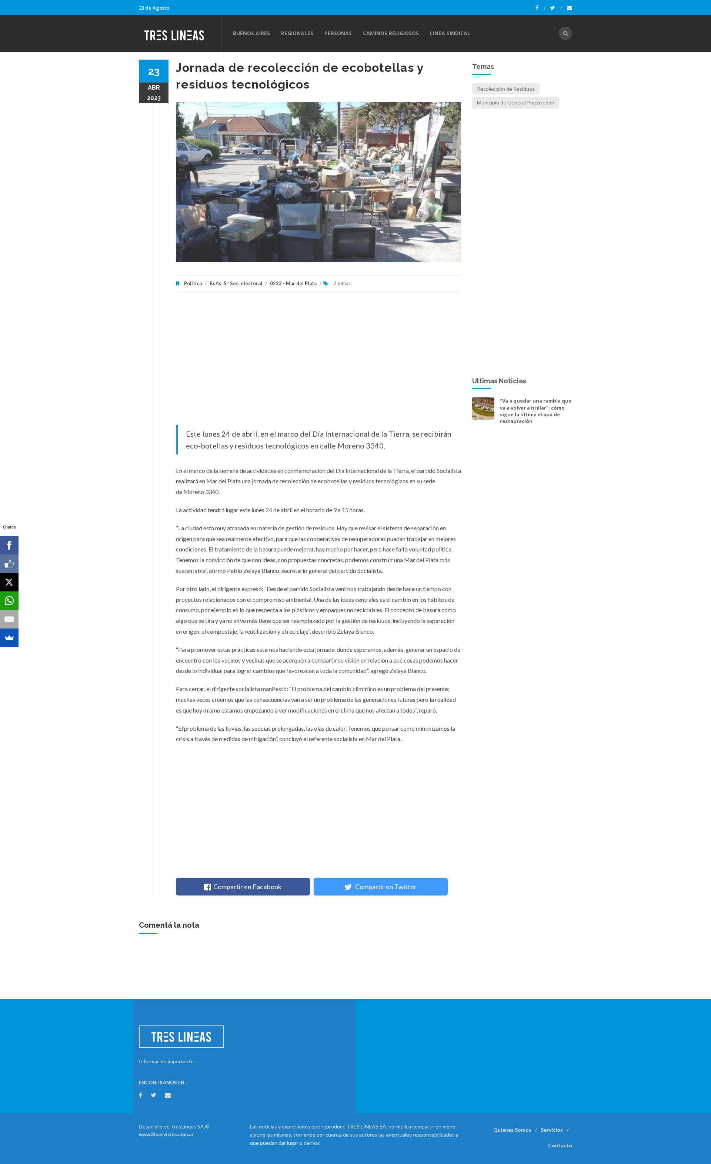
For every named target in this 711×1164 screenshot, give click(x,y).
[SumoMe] (9, 637)
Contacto (560, 1145)
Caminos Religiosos (391, 33)
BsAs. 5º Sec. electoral (236, 283)
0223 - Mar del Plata (293, 283)
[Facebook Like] (9, 563)
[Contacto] (569, 8)
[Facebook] (540, 8)
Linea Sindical (450, 33)
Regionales (297, 33)
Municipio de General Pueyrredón (515, 102)
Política (193, 283)
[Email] (9, 619)
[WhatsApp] (9, 600)
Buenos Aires (251, 33)
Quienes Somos (512, 1130)
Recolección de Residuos (506, 89)
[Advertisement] (318, 362)
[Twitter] (556, 8)
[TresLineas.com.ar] (180, 33)
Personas (338, 33)
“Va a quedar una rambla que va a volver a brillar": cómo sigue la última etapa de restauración (535, 410)
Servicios (552, 1130)
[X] (9, 582)
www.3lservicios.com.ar (166, 1134)
